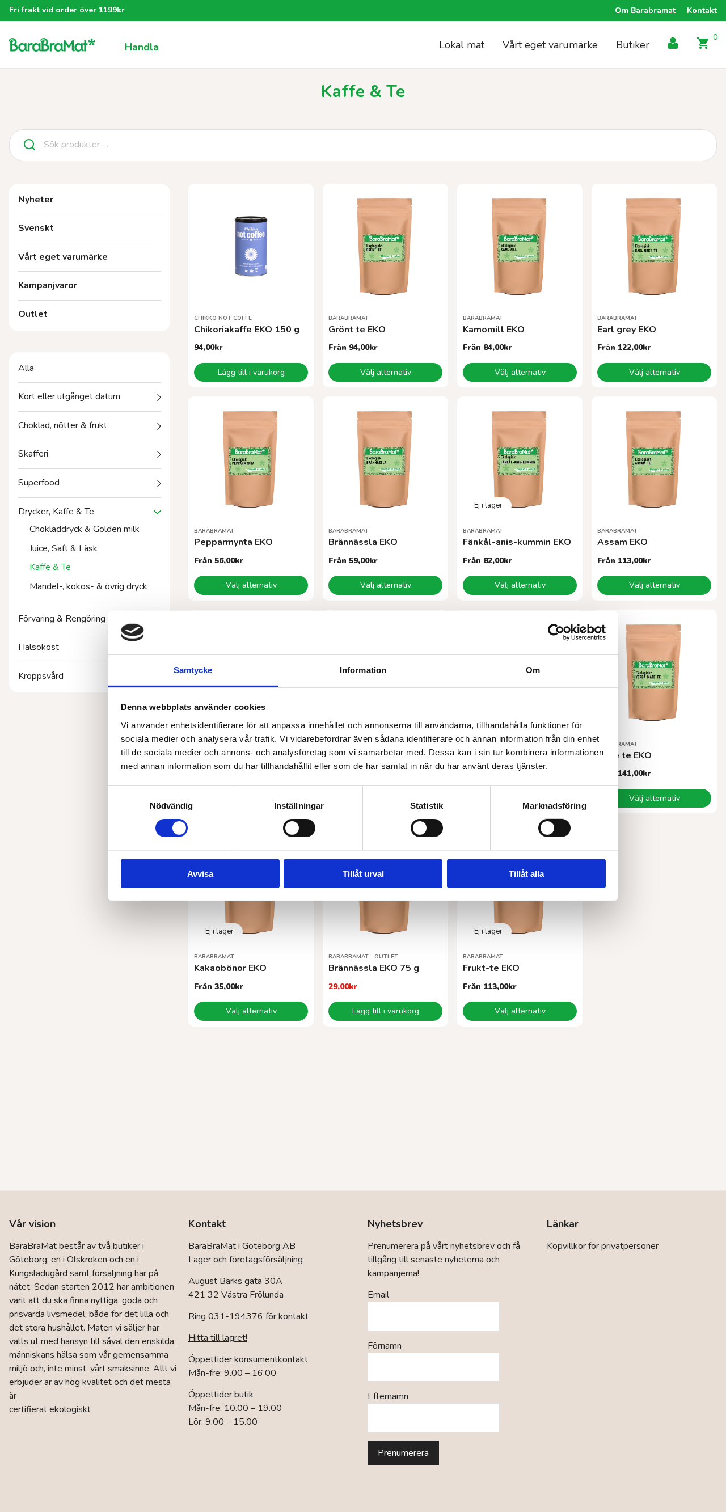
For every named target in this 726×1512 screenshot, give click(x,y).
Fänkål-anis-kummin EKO (517, 542)
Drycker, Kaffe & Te (56, 511)
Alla (26, 368)
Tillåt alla (526, 873)
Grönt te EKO (357, 329)
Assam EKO (622, 542)
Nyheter (35, 199)
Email (378, 1295)
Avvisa (200, 873)
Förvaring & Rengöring (61, 619)
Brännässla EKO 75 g (373, 968)
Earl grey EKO (626, 329)
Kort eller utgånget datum (69, 396)
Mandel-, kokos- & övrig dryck (88, 586)
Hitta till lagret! (217, 1338)
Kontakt (702, 11)
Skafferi (33, 453)
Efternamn (388, 1396)
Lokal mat (461, 45)
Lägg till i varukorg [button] (251, 372)
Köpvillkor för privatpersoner (603, 1246)
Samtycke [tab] (193, 670)
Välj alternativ (385, 372)
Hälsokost (38, 647)
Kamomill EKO (494, 329)
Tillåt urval (363, 873)
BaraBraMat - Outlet (363, 957)
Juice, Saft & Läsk (63, 548)
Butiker (632, 45)
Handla (142, 47)
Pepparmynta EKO (233, 542)
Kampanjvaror (47, 285)
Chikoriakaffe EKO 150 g (246, 329)
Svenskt (36, 228)
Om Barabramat (645, 11)
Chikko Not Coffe (223, 318)
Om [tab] (533, 670)
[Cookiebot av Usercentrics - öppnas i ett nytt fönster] (556, 632)
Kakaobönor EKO (230, 968)
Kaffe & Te (50, 567)
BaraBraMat (348, 318)
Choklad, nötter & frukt (62, 425)
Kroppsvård (41, 676)
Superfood (39, 482)
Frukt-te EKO (491, 968)
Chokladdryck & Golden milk (84, 529)
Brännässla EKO (363, 542)
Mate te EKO (624, 755)
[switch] (299, 828)
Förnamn (385, 1346)
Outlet (33, 314)
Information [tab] (363, 670)
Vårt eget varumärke (550, 45)
